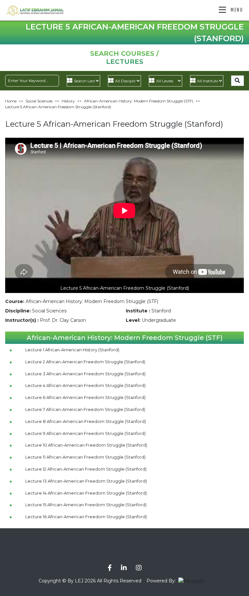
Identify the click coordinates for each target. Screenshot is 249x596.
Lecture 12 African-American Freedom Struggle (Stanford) (86, 469)
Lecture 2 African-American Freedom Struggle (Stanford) (85, 361)
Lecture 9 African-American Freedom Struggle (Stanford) (85, 433)
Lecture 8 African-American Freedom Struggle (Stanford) (85, 421)
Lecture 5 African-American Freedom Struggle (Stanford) (58, 106)
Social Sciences (39, 101)
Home (11, 101)
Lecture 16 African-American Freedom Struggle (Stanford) (86, 516)
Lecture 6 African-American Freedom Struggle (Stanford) (85, 397)
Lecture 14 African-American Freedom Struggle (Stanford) (86, 493)
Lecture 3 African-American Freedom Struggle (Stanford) (85, 373)
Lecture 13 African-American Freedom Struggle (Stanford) (86, 481)
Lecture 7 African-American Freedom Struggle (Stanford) (85, 409)
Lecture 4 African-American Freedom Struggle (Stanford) (85, 385)
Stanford (161, 311)
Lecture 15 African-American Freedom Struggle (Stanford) (86, 504)
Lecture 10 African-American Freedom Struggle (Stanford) (86, 445)
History (68, 101)
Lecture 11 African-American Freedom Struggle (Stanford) (85, 457)
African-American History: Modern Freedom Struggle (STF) (138, 101)
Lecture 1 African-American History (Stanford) (72, 349)
